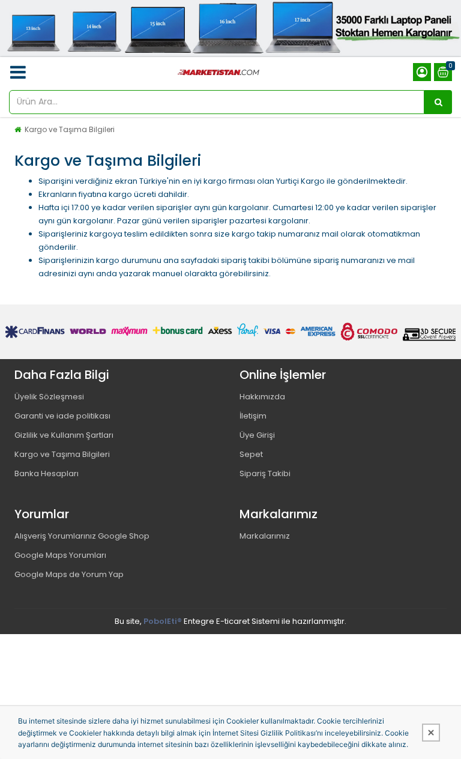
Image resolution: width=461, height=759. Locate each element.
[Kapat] (431, 733)
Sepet (251, 454)
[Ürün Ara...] (438, 102)
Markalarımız (265, 536)
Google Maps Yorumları (60, 555)
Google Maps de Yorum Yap (69, 574)
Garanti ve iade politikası (62, 416)
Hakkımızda (262, 396)
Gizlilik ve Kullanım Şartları (63, 435)
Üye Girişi (257, 435)
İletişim (253, 416)
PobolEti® (162, 621)
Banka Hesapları (46, 473)
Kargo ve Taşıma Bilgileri (70, 129)
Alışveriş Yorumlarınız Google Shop (81, 536)
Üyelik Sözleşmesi (49, 396)
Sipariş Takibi (265, 473)
